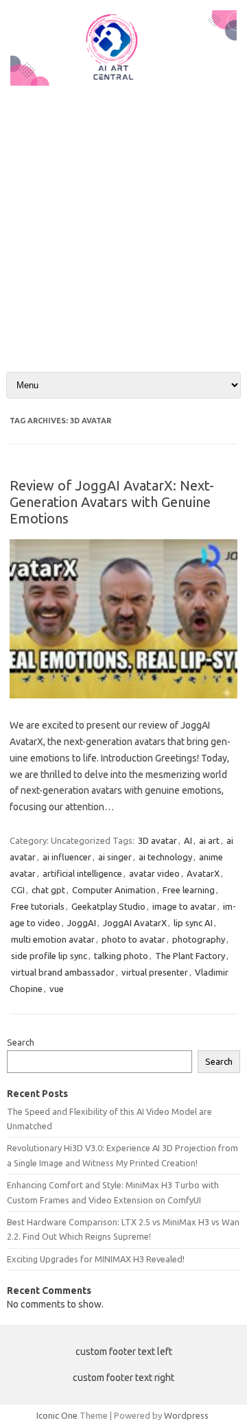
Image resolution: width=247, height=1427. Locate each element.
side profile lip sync (49, 955)
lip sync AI (193, 923)
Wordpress (186, 1415)
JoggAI (81, 923)
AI (188, 840)
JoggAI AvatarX (135, 923)
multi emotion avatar (53, 939)
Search (20, 1042)
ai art (209, 840)
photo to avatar (133, 939)
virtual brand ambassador (63, 972)
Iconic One (57, 1415)
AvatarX (203, 873)
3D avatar (157, 840)
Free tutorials (37, 906)
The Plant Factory (190, 955)
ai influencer (67, 857)
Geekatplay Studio (108, 906)
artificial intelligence (82, 873)
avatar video (154, 873)
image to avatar (184, 906)
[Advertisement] (123, 217)
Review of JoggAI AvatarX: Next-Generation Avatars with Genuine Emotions (112, 501)
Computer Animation (114, 890)
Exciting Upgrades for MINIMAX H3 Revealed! (96, 1259)
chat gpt (48, 890)
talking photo (121, 955)
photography (198, 939)
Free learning (189, 890)
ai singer (115, 857)
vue (56, 988)
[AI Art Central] (123, 82)
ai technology (165, 857)
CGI (18, 890)
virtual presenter (154, 972)
